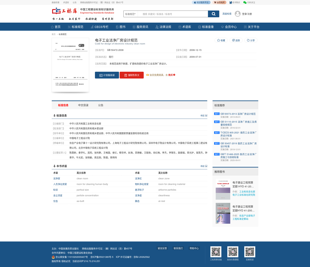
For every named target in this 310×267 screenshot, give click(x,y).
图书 (122, 27)
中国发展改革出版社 (68, 248)
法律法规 (165, 27)
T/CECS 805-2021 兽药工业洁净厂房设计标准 (239, 134)
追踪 (237, 40)
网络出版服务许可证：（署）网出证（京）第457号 (101, 2)
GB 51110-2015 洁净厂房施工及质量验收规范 (239, 123)
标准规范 (77, 27)
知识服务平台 (202, 2)
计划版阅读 (109, 75)
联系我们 (178, 248)
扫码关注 (251, 2)
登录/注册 (247, 13)
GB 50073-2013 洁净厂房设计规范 (238, 113)
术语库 (66, 2)
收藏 (223, 40)
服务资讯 (142, 27)
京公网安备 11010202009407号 (71, 256)
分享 (252, 40)
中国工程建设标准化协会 (79, 252)
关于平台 (253, 27)
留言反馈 (162, 248)
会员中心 (231, 27)
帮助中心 (194, 248)
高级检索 (55, 2)
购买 (170, 74)
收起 (202, 115)
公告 (75, 2)
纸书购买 (236, 2)
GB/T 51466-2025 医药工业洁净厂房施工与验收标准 (239, 155)
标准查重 (208, 27)
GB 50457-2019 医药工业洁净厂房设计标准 (239, 145)
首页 (58, 27)
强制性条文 (133, 75)
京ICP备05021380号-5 (101, 256)
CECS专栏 (101, 27)
